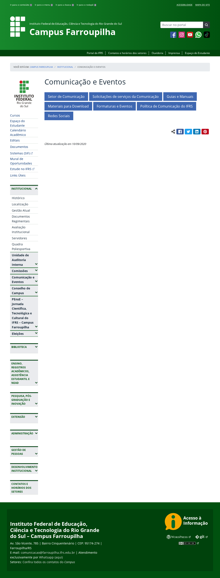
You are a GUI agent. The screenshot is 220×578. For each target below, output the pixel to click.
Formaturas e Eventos (114, 106)
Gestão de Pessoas (24, 452)
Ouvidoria (157, 53)
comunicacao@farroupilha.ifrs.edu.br (48, 552)
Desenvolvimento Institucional (24, 469)
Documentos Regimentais (21, 218)
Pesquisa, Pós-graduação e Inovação (24, 400)
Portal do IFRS (95, 53)
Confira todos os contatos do (49, 562)
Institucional (65, 66)
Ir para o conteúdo (20, 4)
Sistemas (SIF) (20, 153)
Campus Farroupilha (41, 66)
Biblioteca (24, 347)
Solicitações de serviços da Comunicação (126, 96)
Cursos (15, 115)
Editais (15, 140)
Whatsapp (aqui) (51, 557)
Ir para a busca (64, 4)
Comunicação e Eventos (25, 279)
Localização (20, 204)
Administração (24, 433)
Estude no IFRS (20, 169)
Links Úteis (18, 175)
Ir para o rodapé (86, 4)
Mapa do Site (202, 4)
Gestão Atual (21, 210)
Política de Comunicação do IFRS (166, 106)
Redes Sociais (59, 116)
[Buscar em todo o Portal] (206, 25)
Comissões (25, 271)
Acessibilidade (184, 4)
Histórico (18, 198)
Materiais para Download (68, 106)
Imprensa (174, 53)
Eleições (25, 333)
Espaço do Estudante (197, 53)
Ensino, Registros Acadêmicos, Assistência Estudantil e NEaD (24, 373)
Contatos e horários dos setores (127, 53)
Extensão (24, 417)
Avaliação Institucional (21, 229)
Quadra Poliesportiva (21, 246)
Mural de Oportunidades (21, 161)
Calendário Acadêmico (18, 132)
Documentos (19, 147)
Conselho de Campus (25, 290)
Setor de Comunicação (66, 96)
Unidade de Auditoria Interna (25, 259)
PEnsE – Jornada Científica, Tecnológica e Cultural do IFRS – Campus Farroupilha (25, 313)
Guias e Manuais (180, 96)
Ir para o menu (43, 4)
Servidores (19, 238)
